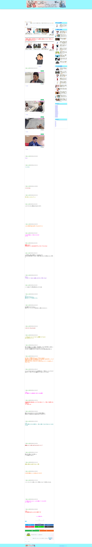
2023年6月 (56, 107)
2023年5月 (56, 106)
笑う (55, 121)
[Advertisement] (46, 15)
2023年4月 (56, 105)
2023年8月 (56, 109)
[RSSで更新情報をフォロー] (47, 530)
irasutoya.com (40, 66)
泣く (26, 521)
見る (55, 123)
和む (55, 124)
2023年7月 (56, 108)
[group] (29, 31)
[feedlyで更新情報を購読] (32, 530)
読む (55, 122)
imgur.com (27, 114)
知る (55, 125)
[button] (52, 32)
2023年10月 (56, 111)
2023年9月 (56, 110)
